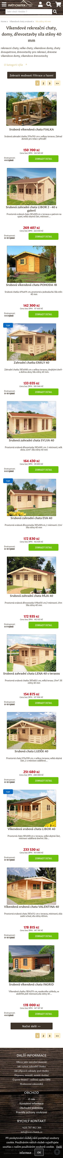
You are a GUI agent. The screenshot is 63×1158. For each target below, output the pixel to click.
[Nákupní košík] (58, 5)
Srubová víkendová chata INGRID (31, 984)
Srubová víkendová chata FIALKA (31, 129)
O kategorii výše (13, 64)
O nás (31, 1099)
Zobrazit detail (43, 158)
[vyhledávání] (49, 5)
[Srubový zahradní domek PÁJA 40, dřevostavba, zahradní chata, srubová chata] (31, 575)
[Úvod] (20, 5)
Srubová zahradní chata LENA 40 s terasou (31, 673)
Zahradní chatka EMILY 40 (31, 362)
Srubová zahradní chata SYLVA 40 (31, 440)
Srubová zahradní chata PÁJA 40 (31, 595)
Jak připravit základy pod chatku (31, 1070)
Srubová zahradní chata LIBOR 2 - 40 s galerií (31, 208)
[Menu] (4, 4)
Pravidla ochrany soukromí (31, 1112)
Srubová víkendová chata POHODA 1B (31, 284)
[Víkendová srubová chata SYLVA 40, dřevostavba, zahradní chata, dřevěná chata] (31, 419)
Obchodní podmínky (31, 1107)
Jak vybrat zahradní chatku (31, 1066)
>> (57, 83)
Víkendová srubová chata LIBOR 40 (31, 828)
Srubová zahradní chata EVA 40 (31, 517)
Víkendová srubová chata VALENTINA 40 (31, 906)
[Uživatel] (40, 5)
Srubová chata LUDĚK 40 (31, 751)
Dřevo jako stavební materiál (31, 1062)
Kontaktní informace (31, 1103)
